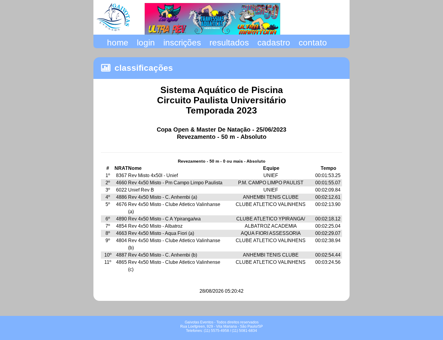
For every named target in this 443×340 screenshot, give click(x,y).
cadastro (273, 42)
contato (313, 42)
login (146, 42)
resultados (229, 42)
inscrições (182, 42)
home (117, 42)
